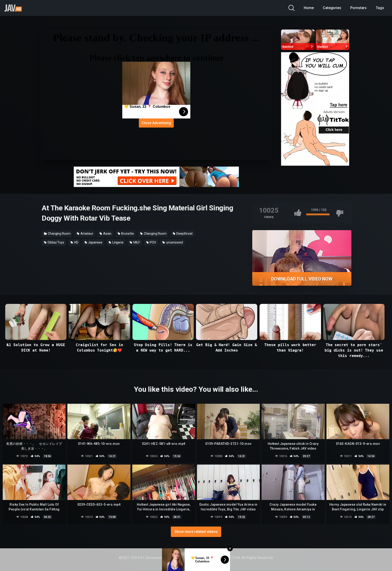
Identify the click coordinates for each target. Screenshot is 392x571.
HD (76, 242)
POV (152, 242)
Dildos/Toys (55, 242)
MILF (136, 242)
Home (309, 8)
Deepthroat (184, 233)
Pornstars (358, 8)
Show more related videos (196, 531)
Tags (380, 8)
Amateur (86, 233)
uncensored (174, 242)
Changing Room (59, 233)
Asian (107, 233)
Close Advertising (156, 123)
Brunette (127, 233)
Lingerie (117, 242)
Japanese (95, 242)
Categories (332, 8)
